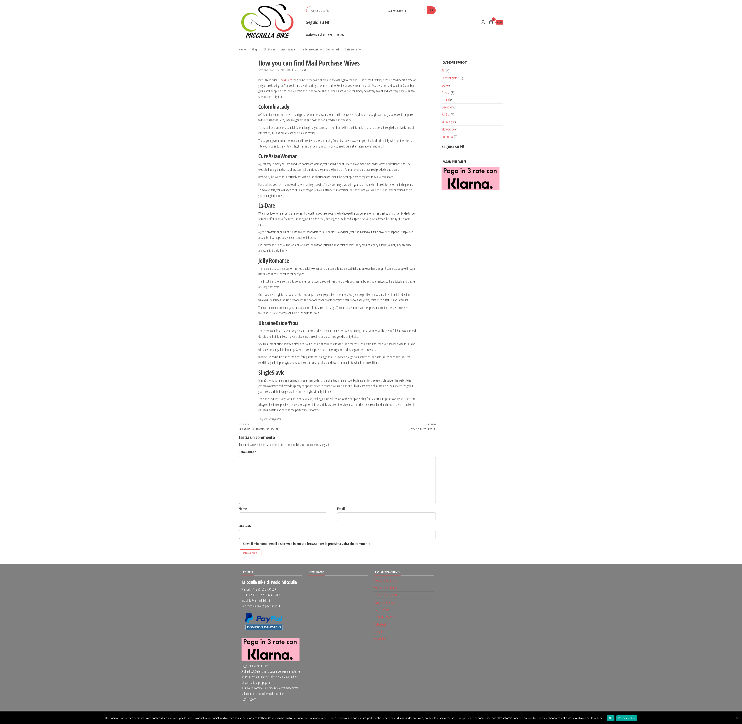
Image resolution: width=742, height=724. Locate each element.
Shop (255, 49)
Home (242, 49)
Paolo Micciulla (288, 70)
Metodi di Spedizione (386, 587)
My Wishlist (380, 638)
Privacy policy (626, 718)
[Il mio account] (483, 21)
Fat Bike (446, 114)
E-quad (446, 99)
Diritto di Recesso (384, 617)
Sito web (245, 526)
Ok (611, 718)
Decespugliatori (450, 78)
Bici (443, 70)
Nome (243, 508)
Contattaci (332, 49)
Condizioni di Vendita (385, 595)
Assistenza (288, 49)
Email (341, 508)
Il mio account (309, 49)
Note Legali (380, 624)
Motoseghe (448, 121)
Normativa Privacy (384, 602)
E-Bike (445, 85)
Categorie (351, 49)
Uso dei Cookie (382, 609)
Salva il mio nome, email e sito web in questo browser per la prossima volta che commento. (307, 543)
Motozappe (448, 129)
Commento (247, 452)
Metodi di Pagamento (386, 580)
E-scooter (447, 107)
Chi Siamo (269, 49)
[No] (737, 718)
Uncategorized (274, 419)
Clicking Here (285, 80)
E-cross (446, 92)
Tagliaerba (447, 136)
